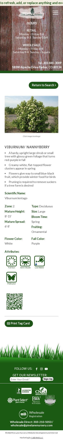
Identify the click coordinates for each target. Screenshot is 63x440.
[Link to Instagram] (41, 368)
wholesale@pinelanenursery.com (31, 425)
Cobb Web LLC (37, 438)
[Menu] (53, 12)
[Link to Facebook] (36, 368)
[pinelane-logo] (31, 12)
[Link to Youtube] (46, 368)
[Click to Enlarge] (31, 114)
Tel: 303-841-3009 (49, 63)
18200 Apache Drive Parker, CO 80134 (36, 67)
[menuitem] (53, 12)
